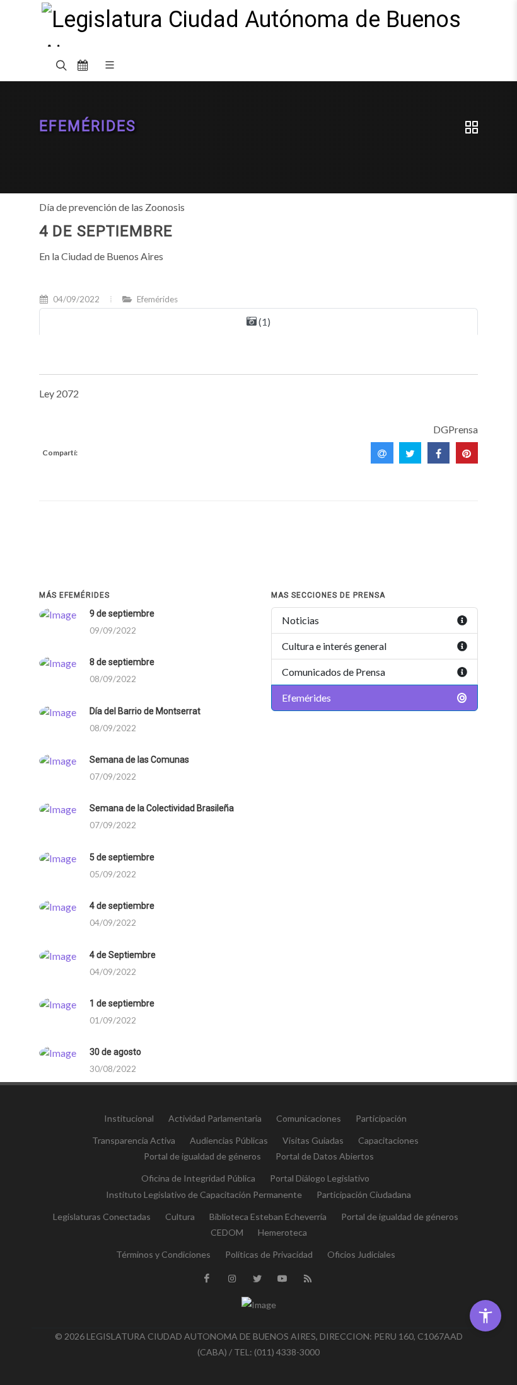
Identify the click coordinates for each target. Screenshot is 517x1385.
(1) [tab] (263, 322)
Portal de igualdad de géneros (202, 1156)
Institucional (129, 1118)
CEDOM (227, 1232)
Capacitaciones (388, 1140)
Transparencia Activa (133, 1140)
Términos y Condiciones (163, 1254)
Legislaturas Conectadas (102, 1216)
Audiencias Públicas (229, 1140)
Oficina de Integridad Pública (198, 1178)
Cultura (180, 1216)
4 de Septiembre (123, 955)
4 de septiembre (122, 906)
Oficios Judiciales (361, 1254)
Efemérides (87, 126)
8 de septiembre (122, 662)
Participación (381, 1118)
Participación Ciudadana (364, 1194)
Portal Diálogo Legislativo (319, 1178)
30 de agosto (115, 1052)
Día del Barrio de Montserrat (145, 711)
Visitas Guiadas (313, 1140)
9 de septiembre (122, 613)
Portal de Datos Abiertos (325, 1156)
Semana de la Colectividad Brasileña (162, 808)
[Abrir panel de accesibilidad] (485, 1315)
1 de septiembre (122, 1003)
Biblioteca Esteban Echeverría (268, 1216)
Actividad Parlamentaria (215, 1118)
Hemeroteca (282, 1232)
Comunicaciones (308, 1118)
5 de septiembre (122, 857)
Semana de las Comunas (139, 760)
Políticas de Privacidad (269, 1254)
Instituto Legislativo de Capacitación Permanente (204, 1194)
